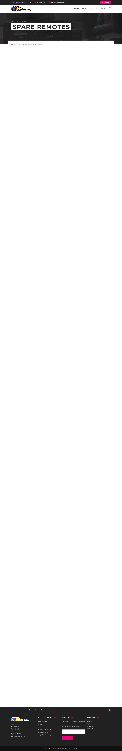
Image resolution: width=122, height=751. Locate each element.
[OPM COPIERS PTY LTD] (21, 9)
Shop (20, 44)
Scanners (40, 727)
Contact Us (39, 710)
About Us (22, 710)
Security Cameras (42, 732)
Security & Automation (44, 729)
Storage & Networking (44, 735)
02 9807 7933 (41, 2)
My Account (50, 710)
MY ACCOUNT (105, 2)
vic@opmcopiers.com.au (58, 2)
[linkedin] (96, 2)
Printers (39, 724)
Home (13, 44)
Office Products (42, 721)
